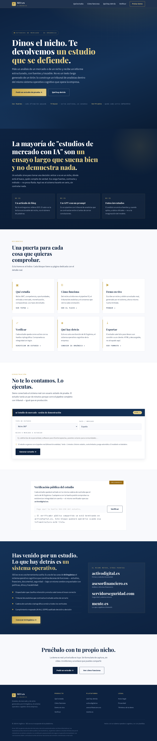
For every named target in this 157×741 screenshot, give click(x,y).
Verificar (122, 4)
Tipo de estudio (23, 421)
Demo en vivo (60, 707)
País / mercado (86, 421)
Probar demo (137, 4)
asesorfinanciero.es (93, 707)
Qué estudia (78, 4)
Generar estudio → (27, 451)
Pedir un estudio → (65, 670)
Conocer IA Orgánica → (26, 620)
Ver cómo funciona (91, 670)
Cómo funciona (93, 4)
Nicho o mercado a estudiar (29, 433)
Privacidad (122, 703)
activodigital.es (92, 703)
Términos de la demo (126, 707)
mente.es (89, 712)
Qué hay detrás (109, 4)
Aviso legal (122, 698)
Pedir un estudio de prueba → (29, 92)
